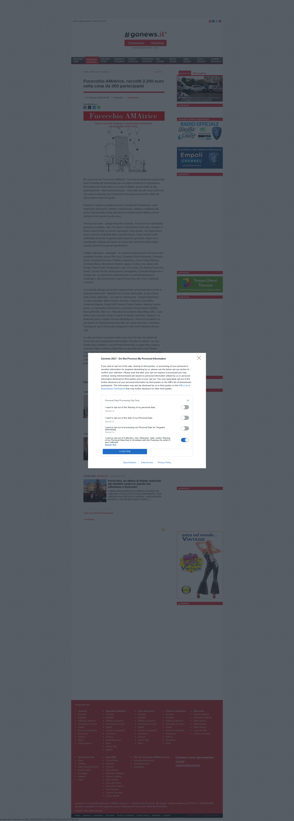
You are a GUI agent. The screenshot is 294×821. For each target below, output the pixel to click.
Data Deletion (129, 462)
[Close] (200, 359)
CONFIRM (125, 451)
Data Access (147, 462)
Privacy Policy (164, 462)
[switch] (185, 407)
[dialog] (147, 410)
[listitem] (147, 400)
